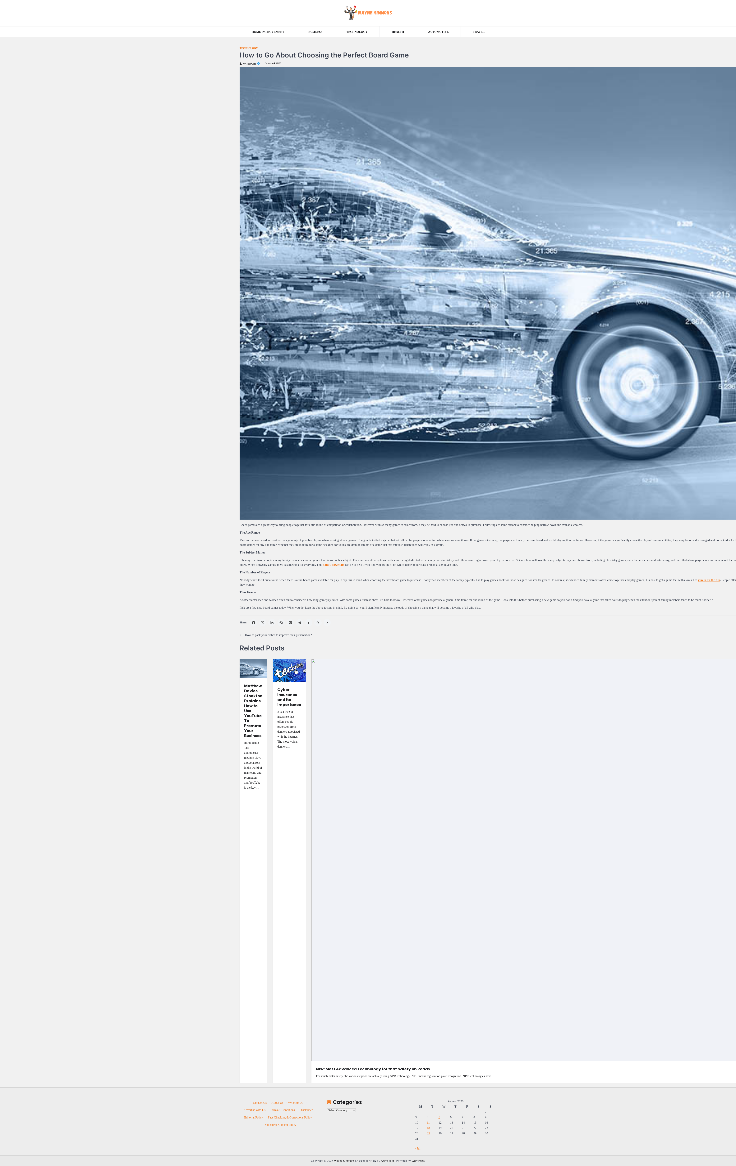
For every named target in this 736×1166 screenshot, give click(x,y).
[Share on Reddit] (299, 622)
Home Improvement (268, 31)
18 (428, 1128)
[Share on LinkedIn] (272, 622)
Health (398, 31)
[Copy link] (327, 622)
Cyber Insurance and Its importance (289, 697)
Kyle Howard (249, 63)
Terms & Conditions (282, 1110)
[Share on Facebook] (253, 622)
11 (428, 1122)
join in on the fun (709, 580)
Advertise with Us (254, 1110)
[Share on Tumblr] (308, 622)
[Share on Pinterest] (290, 622)
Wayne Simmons (344, 1160)
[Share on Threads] (318, 622)
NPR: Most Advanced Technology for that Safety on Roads (373, 1069)
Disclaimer (306, 1110)
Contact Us (260, 1102)
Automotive (438, 31)
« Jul (417, 1148)
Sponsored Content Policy (280, 1124)
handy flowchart (333, 564)
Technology (357, 31)
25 (428, 1133)
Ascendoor (387, 1160)
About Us (277, 1102)
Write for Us (295, 1102)
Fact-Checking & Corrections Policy (290, 1117)
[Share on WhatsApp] (281, 622)
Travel (479, 31)
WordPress (418, 1160)
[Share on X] (262, 622)
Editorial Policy (253, 1117)
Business (315, 31)
